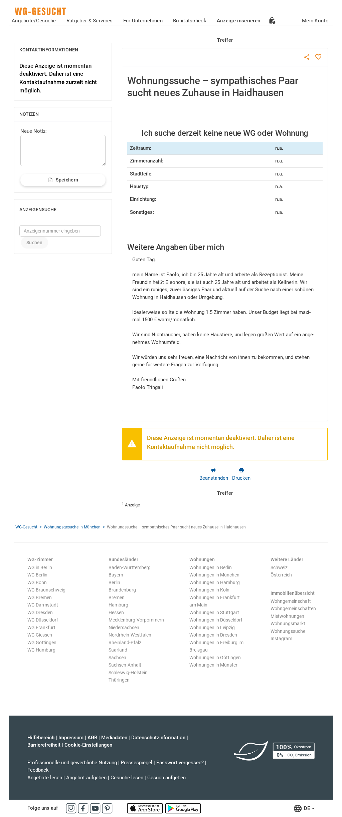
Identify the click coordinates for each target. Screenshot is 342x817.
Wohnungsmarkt (288, 623)
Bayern (116, 574)
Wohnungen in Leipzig (212, 627)
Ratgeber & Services (89, 21)
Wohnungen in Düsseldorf (215, 620)
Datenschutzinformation (158, 738)
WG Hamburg (41, 650)
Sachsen (117, 657)
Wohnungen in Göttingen (215, 657)
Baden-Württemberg (130, 567)
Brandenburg (122, 589)
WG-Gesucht (26, 527)
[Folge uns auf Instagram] (72, 808)
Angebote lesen (44, 778)
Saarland (118, 650)
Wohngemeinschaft (291, 601)
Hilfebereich (40, 738)
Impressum (70, 738)
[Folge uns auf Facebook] (84, 808)
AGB (92, 738)
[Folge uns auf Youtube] (96, 808)
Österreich (281, 574)
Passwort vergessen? (180, 763)
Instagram (281, 638)
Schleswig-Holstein (128, 672)
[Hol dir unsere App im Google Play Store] (183, 808)
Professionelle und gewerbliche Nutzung (72, 763)
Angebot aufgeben (86, 778)
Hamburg (118, 604)
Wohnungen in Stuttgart (214, 612)
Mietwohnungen (287, 616)
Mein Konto (315, 21)
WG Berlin (37, 574)
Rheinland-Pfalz (125, 642)
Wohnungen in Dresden (213, 635)
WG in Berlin (39, 567)
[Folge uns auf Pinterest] (107, 808)
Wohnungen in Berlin (210, 567)
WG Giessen (39, 635)
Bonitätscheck (189, 21)
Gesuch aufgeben (166, 778)
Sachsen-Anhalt (125, 665)
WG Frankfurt (41, 627)
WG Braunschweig (46, 589)
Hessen (116, 612)
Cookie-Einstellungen (88, 745)
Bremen (117, 597)
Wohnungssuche (288, 631)
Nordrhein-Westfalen (130, 635)
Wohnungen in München (214, 574)
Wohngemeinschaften (293, 608)
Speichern (67, 179)
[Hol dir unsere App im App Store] (146, 808)
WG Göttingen (41, 642)
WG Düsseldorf (42, 620)
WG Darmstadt (42, 604)
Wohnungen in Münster (213, 665)
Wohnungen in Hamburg (214, 582)
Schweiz (279, 567)
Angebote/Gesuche (34, 21)
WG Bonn (37, 582)
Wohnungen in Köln (209, 589)
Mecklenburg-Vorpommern (136, 620)
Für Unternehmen (143, 21)
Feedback (38, 770)
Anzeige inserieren (238, 21)
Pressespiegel (136, 763)
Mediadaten (114, 738)
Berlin (114, 582)
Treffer (225, 40)
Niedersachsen (124, 627)
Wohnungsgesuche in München (72, 527)
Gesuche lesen (127, 778)
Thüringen (119, 680)
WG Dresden (40, 612)
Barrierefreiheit (43, 745)
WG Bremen (39, 597)
